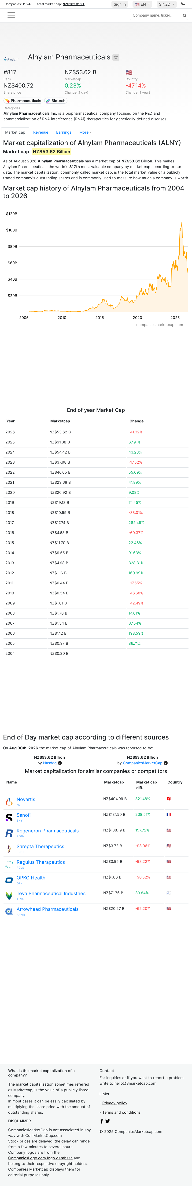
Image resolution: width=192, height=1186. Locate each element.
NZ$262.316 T (74, 4)
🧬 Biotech (56, 100)
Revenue (40, 132)
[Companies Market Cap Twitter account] (107, 1122)
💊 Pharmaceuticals (23, 100)
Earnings (63, 132)
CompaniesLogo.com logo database (40, 1158)
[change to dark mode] (183, 4)
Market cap (15, 132)
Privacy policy (114, 1103)
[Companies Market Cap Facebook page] (102, 1122)
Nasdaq (50, 763)
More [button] (84, 132)
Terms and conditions (121, 1112)
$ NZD (165, 4)
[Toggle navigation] (11, 15)
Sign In (120, 4)
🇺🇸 (140, 4)
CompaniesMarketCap (142, 763)
